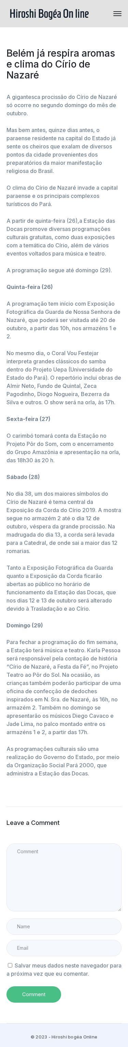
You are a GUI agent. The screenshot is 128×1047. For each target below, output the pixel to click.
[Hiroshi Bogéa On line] (49, 13)
